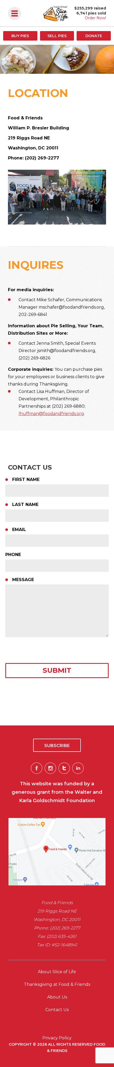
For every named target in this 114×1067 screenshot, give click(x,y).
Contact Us (57, 1009)
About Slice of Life (57, 971)
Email (19, 529)
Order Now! (95, 18)
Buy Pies (20, 35)
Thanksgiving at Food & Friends (57, 984)
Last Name (25, 504)
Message (23, 579)
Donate (93, 35)
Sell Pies (57, 35)
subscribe (57, 745)
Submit (57, 670)
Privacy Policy (57, 1037)
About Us (57, 997)
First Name (26, 479)
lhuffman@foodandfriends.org (51, 413)
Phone (13, 554)
